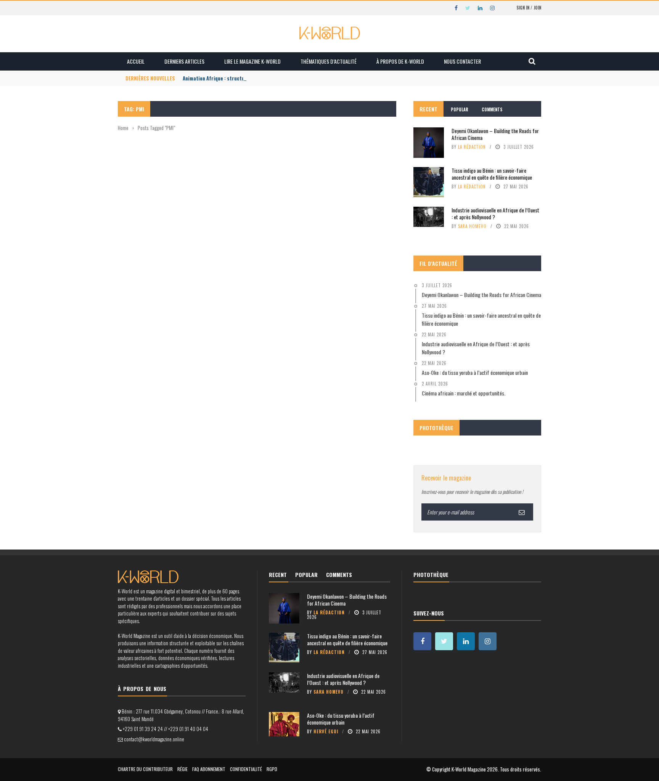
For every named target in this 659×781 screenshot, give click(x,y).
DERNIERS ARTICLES (184, 61)
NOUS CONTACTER (462, 61)
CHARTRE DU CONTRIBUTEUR (145, 769)
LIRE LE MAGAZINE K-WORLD (252, 61)
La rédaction (472, 147)
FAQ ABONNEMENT (208, 769)
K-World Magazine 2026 (475, 769)
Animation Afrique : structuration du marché (233, 78)
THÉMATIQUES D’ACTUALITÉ (329, 61)
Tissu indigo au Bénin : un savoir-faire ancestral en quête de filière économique (492, 173)
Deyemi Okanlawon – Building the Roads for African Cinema (495, 134)
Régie (182, 769)
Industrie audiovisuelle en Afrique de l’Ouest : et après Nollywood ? (495, 213)
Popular (459, 109)
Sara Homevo (472, 226)
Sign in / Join (528, 8)
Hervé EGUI (325, 731)
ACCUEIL (136, 61)
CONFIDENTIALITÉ (246, 769)
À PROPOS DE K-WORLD (400, 61)
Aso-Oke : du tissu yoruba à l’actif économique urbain (341, 718)
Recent (428, 109)
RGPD (272, 769)
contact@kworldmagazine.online (154, 739)
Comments (492, 109)
